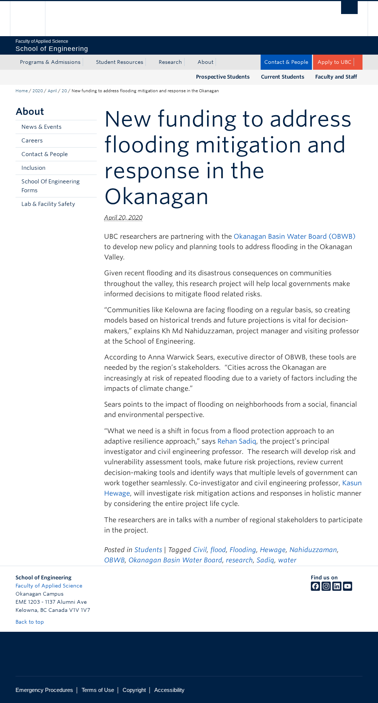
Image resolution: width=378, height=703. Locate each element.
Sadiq (265, 560)
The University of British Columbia (33, 18)
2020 (37, 90)
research (239, 560)
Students (148, 550)
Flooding (243, 550)
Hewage (273, 550)
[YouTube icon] (347, 589)
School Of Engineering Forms (50, 186)
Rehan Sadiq (236, 441)
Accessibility (169, 690)
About (205, 62)
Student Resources (119, 62)
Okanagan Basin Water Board (175, 560)
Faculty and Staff (336, 77)
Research (170, 62)
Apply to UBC (334, 62)
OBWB (114, 560)
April (52, 90)
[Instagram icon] (326, 589)
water (287, 560)
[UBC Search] (349, 7)
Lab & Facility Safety (48, 204)
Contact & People (286, 62)
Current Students (283, 77)
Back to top (30, 622)
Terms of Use (98, 690)
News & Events (41, 127)
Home (22, 90)
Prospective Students (223, 77)
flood (218, 550)
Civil (200, 550)
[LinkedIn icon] (336, 589)
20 (64, 90)
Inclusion (33, 168)
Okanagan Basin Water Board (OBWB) (294, 236)
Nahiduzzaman (313, 550)
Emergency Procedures (44, 690)
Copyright (134, 690)
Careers (32, 140)
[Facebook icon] (315, 589)
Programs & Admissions (50, 62)
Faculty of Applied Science (49, 586)
